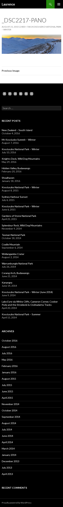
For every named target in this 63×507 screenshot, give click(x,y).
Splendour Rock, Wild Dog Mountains (22, 225)
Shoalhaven (8, 177)
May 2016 (7, 359)
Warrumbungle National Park (17, 263)
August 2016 (9, 346)
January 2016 (9, 372)
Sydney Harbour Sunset (15, 196)
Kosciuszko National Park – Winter (20, 149)
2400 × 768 (25, 26)
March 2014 (8, 448)
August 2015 (9, 378)
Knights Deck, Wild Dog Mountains (21, 158)
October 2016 (9, 340)
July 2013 (7, 467)
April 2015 (7, 397)
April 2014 (7, 442)
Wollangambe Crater (13, 253)
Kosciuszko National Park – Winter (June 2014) (27, 292)
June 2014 (7, 435)
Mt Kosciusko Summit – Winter (19, 139)
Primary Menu (59, 4)
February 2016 (10, 365)
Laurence (8, 4)
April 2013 (7, 473)
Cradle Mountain (11, 244)
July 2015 (7, 385)
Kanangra (7, 282)
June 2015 (7, 391)
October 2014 (9, 410)
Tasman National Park (13, 234)
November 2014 (10, 404)
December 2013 (10, 461)
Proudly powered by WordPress (16, 502)
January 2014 (9, 454)
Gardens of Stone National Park (19, 215)
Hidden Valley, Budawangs (16, 168)
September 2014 (11, 416)
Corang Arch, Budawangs (15, 272)
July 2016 (7, 353)
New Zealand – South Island (17, 130)
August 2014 (9, 423)
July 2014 (7, 429)
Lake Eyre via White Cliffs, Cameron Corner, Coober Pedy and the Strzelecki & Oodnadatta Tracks (30, 303)
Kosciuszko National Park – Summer (21, 314)
